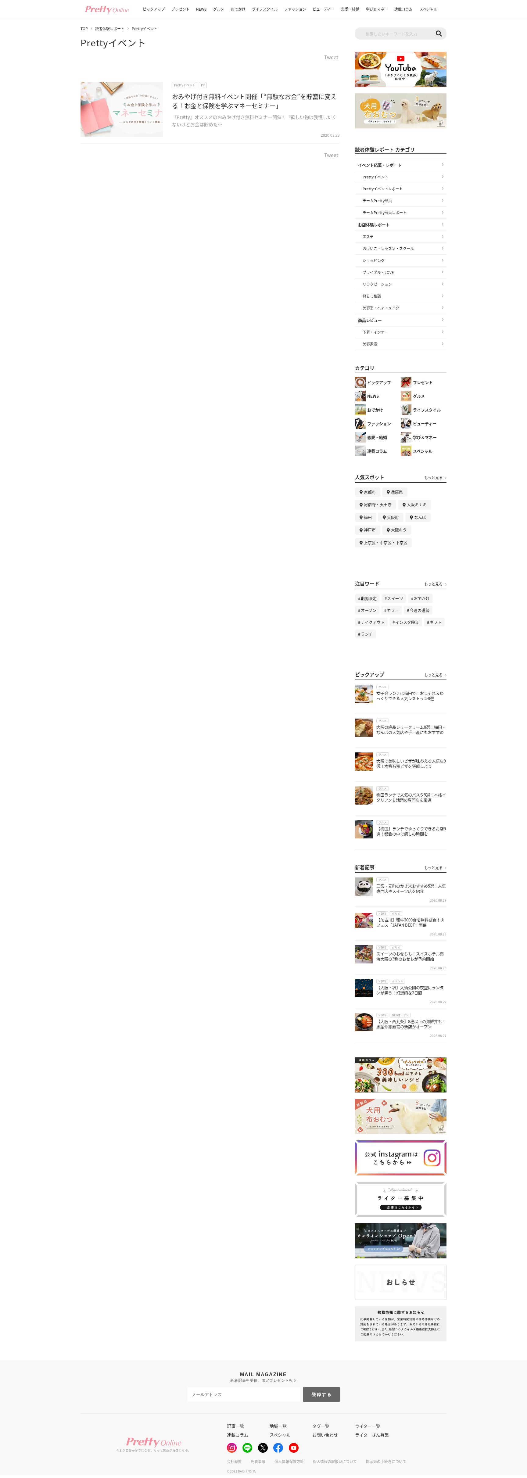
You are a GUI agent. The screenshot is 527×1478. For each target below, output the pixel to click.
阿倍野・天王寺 (378, 504)
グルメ (218, 9)
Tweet (331, 58)
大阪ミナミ (417, 504)
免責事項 (258, 1461)
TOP (84, 28)
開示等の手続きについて (386, 1461)
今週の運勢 (419, 610)
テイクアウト (373, 622)
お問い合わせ (325, 1435)
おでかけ (238, 9)
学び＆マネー (377, 9)
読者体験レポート (109, 28)
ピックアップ (154, 9)
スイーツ (395, 598)
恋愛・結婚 (350, 9)
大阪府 (393, 517)
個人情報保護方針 (289, 1461)
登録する (322, 1394)
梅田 (368, 517)
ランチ (367, 634)
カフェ (393, 610)
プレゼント (180, 9)
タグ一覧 (320, 1426)
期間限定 (369, 598)
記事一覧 (235, 1426)
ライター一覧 (367, 1426)
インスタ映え (407, 622)
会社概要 (234, 1461)
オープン (368, 610)
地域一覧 (278, 1426)
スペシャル (428, 9)
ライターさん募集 (372, 1435)
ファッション (295, 9)
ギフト (436, 622)
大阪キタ (399, 530)
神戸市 (370, 530)
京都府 (370, 492)
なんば (420, 517)
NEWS (201, 9)
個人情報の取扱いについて (335, 1461)
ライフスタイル (265, 9)
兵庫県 (397, 492)
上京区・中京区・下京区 (385, 542)
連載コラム (403, 9)
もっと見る (433, 477)
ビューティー (323, 9)
